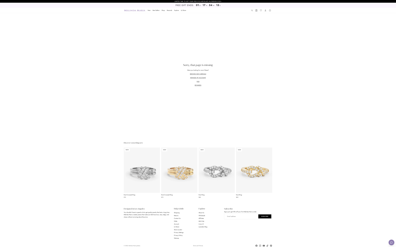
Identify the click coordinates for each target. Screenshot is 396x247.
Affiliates (201, 218)
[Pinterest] (271, 245)
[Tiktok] (267, 245)
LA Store (176, 227)
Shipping (177, 213)
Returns (176, 215)
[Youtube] (264, 245)
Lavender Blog (203, 227)
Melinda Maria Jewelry (134, 246)
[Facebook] (256, 245)
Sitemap (176, 238)
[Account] (265, 10)
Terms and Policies (198, 246)
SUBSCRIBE (264, 216)
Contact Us (177, 218)
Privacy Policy (178, 235)
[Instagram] (260, 245)
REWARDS (198, 85)
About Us (201, 213)
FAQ (198, 81)
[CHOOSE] (157, 189)
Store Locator (178, 230)
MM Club (201, 221)
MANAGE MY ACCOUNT (198, 78)
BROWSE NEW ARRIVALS (198, 74)
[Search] (252, 10)
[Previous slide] (127, 170)
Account (176, 224)
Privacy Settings (179, 232)
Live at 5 (201, 224)
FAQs (175, 221)
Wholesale (202, 215)
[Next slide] (157, 170)
